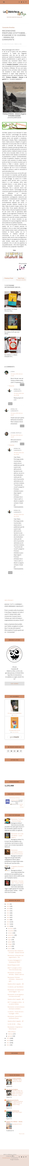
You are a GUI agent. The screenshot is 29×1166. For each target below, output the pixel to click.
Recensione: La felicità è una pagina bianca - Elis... (15, 956)
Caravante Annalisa (8, 27)
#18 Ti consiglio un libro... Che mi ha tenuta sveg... (15, 969)
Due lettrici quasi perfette (13, 1078)
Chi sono (14, 683)
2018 (8, 922)
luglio (9, 939)
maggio (10, 944)
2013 (8, 1043)
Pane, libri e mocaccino (12, 1111)
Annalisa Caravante (17, 390)
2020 (8, 917)
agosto (10, 937)
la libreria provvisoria (12, 1100)
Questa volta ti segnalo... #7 (16, 1021)
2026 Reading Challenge (14, 798)
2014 (8, 1040)
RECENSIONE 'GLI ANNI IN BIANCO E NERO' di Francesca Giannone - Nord (17, 1093)
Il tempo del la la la (14, 730)
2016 (8, 926)
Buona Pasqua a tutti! (14, 965)
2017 (8, 924)
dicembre (10, 928)
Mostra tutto (21, 1133)
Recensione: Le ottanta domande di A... (10, 355)
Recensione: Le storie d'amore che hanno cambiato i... (16, 1008)
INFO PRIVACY (8, 600)
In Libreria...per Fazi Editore (15, 987)
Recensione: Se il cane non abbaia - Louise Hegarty (17, 835)
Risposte (11, 386)
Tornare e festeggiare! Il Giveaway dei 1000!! (14, 961)
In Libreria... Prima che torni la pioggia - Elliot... (15, 1012)
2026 (8, 904)
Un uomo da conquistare (14, 713)
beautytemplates (6, 1157)
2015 (8, 1038)
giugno (10, 942)
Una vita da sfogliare (12, 1089)
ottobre (10, 933)
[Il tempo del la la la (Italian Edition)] (14, 728)
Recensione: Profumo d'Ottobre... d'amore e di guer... (15, 979)
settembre (11, 935)
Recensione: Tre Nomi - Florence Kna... (11, 310)
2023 (8, 911)
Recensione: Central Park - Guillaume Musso (15, 1017)
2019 (8, 919)
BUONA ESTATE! (17, 1124)
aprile (9, 946)
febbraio (10, 1034)
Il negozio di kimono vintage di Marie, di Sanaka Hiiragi (17, 1103)
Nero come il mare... (17, 1112)
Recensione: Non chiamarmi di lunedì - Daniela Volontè (16, 951)
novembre (11, 931)
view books (21, 807)
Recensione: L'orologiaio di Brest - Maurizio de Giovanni (17, 852)
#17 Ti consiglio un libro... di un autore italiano (16, 1003)
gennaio (10, 1036)
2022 (8, 913)
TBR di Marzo (12, 1032)
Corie (13, 371)
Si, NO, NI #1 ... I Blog (14, 1024)
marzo (10, 948)
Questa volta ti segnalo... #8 (16, 999)
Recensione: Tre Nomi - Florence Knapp (17, 820)
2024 (8, 908)
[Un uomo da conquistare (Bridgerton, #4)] (14, 711)
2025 (8, 906)
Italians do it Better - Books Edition (14, 1122)
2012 (8, 1045)
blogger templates (14, 1159)
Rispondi (22, 384)
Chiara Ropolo (16, 433)
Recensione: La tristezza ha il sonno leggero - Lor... (16, 990)
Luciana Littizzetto (15, 732)
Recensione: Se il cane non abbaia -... (11, 332)
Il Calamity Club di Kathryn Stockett (17, 1080)
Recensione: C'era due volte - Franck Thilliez (17, 882)
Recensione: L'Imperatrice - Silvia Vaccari (15, 1028)
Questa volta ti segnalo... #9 (16, 984)
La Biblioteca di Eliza (8, 44)
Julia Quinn (15, 715)
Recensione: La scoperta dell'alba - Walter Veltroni (16, 973)
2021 (8, 915)
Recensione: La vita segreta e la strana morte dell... (16, 995)
